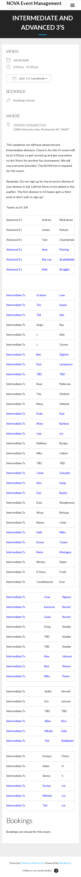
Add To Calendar (31, 78)
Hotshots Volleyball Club (30, 125)
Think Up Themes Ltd (32, 863)
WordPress (65, 863)
